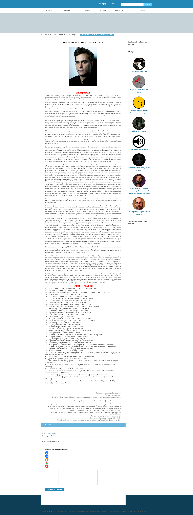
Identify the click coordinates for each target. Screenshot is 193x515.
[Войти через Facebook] (46, 453)
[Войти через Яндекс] (46, 466)
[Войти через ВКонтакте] (46, 456)
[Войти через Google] (46, 463)
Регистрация (103, 4)
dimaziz (56, 425)
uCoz (50, 511)
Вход (112, 4)
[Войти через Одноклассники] (46, 459)
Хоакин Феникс (51, 433)
